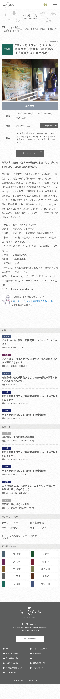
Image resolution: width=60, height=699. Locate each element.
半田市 (17, 576)
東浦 (6, 355)
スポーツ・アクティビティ (42, 529)
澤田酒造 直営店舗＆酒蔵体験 (18, 437)
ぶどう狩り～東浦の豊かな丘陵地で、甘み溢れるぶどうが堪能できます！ (29, 360)
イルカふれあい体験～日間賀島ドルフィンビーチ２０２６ (29, 342)
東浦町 (17, 561)
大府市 (46, 554)
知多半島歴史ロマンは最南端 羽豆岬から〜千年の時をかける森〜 (30, 398)
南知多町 (46, 584)
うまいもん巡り (40, 649)
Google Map (48, 126)
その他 (33, 536)
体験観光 (37, 653)
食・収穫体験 (37, 522)
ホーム (9, 649)
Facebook (11, 672)
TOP (4, 27)
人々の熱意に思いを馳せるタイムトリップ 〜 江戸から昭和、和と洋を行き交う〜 (29, 487)
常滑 (6, 433)
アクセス (37, 658)
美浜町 (17, 584)
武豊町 (46, 576)
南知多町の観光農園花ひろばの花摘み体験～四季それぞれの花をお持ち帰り (29, 379)
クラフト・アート (11, 522)
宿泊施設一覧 (39, 663)
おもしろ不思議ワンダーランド (14, 537)
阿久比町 (46, 569)
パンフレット (39, 668)
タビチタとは (12, 663)
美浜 (6, 500)
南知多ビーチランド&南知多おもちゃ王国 (33, 301)
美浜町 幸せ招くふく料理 (16, 504)
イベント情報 (12, 653)
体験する (14, 27)
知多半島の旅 (12, 658)
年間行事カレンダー (15, 668)
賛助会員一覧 (30, 638)
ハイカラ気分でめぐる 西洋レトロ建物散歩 (24, 414)
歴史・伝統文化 (10, 528)
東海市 (17, 554)
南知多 (6, 336)
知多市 (46, 561)
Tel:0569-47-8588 (30, 631)
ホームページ (28, 153)
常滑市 (17, 569)
